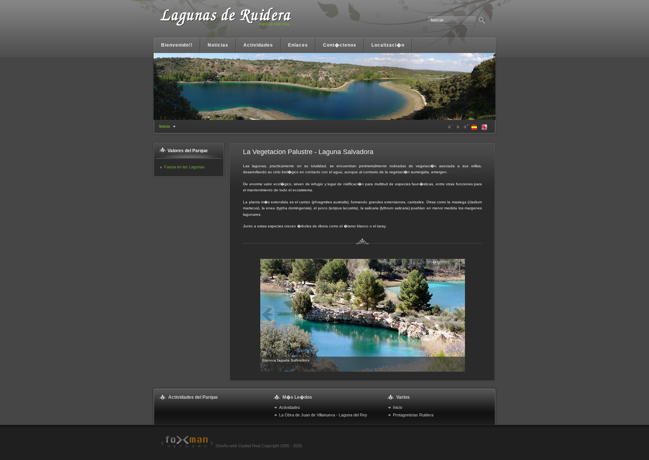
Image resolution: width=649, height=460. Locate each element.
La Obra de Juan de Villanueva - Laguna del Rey (323, 415)
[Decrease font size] (450, 126)
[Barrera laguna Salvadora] (362, 315)
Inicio (164, 126)
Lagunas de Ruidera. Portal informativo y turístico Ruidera (225, 22)
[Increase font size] (466, 126)
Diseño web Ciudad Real (238, 445)
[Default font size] (458, 126)
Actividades (289, 407)
